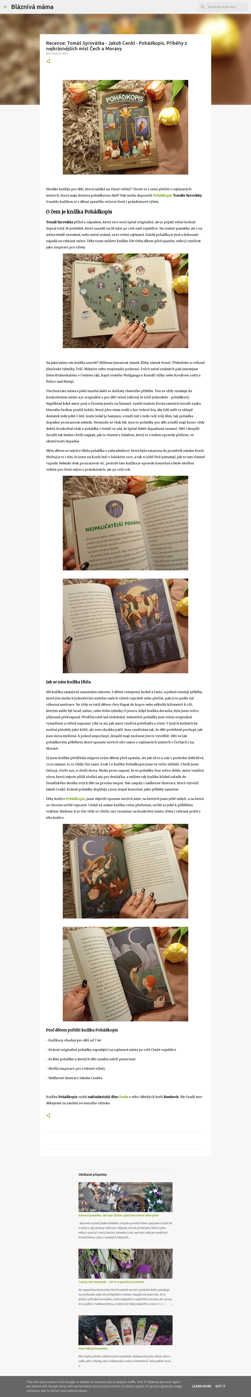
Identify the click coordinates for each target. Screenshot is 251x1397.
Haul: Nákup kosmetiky (93, 1348)
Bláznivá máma (32, 6)
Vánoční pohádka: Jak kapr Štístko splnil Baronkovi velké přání (118, 1215)
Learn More (201, 1386)
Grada (123, 1097)
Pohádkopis (162, 195)
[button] (48, 61)
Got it (220, 1386)
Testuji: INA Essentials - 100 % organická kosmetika (111, 1282)
